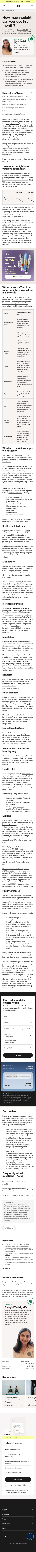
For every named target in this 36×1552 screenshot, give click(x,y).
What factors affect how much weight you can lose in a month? (16, 100)
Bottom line (6, 111)
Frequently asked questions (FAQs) (13, 114)
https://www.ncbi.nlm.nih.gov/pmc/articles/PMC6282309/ (19, 1254)
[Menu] (4, 6)
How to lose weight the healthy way (13, 108)
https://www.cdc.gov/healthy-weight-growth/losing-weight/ (19, 1263)
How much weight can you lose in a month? (16, 96)
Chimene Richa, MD (27, 1361)
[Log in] (32, 6)
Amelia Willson (29, 1363)
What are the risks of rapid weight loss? (14, 104)
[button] (18, 11)
